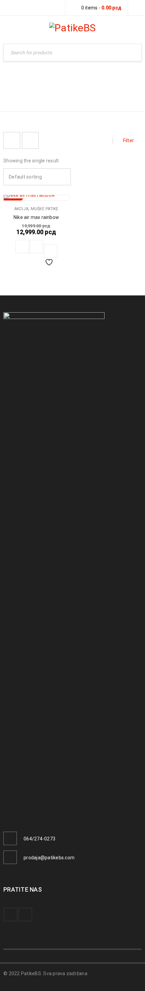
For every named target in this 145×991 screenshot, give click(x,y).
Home (99, 83)
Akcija (21, 208)
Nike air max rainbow (36, 217)
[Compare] (36, 246)
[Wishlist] (50, 251)
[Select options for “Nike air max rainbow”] (22, 246)
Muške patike (45, 208)
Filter (128, 140)
